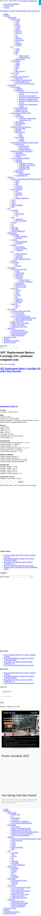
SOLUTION (11, 309)
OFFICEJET (19, 257)
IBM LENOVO (20, 59)
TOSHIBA (18, 43)
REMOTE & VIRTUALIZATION (22, 151)
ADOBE (18, 115)
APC (16, 191)
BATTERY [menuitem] (14, 853)
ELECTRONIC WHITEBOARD (21, 80)
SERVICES (11, 328)
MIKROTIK (19, 301)
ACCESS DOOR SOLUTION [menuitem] (20, 887)
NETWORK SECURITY (19, 269)
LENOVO (18, 186)
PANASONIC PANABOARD (24, 83)
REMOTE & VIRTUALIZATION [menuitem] (22, 833)
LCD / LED (15, 73)
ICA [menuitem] (12, 860)
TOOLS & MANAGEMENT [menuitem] (20, 835)
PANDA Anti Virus (21, 109)
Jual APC (7, 7)
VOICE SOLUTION (17, 325)
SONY (17, 42)
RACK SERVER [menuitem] (16, 840)
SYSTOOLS (19, 172)
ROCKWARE (19, 137)
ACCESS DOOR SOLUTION (20, 311)
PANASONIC (19, 40)
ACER (17, 21)
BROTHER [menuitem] (15, 868)
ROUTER (14, 288)
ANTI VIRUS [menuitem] (15, 827)
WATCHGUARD (20, 287)
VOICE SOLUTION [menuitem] (17, 896)
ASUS (17, 23)
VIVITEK (18, 45)
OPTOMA (18, 38)
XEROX (14, 261)
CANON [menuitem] (14, 870)
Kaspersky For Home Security (28, 99)
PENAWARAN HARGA (12, 340)
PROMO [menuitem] (6, 910)
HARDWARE (12, 17)
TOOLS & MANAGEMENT (20, 158)
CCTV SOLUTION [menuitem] (17, 889)
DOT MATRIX (20, 247)
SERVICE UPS (8, 6)
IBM (12, 207)
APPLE (17, 64)
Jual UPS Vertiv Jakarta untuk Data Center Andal (18, 565)
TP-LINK (18, 302)
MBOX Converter (24, 174)
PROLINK (14, 228)
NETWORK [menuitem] (11, 879)
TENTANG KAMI (10, 337)
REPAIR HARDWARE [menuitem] (18, 905)
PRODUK (7, 16)
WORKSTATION (24, 57)
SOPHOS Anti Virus (21, 111)
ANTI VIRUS (15, 87)
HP (16, 54)
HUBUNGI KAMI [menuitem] (10, 913)
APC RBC (11, 364)
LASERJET (19, 238)
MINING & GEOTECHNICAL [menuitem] (21, 830)
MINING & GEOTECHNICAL (21, 127)
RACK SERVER (16, 189)
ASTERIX (18, 193)
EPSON (17, 30)
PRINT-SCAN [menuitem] (12, 866)
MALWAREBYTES (21, 108)
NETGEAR (19, 276)
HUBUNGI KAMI (10, 342)
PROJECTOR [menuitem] (15, 814)
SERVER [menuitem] (11, 837)
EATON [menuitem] (14, 856)
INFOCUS (18, 33)
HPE (16, 184)
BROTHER (15, 235)
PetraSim (22, 141)
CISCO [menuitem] (13, 844)
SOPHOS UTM (20, 285)
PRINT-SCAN (12, 233)
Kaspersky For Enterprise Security (29, 97)
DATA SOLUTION (17, 321)
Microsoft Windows (25, 149)
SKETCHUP (19, 122)
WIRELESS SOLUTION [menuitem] (19, 898)
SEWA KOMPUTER (18, 335)
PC (12, 47)
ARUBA (18, 290)
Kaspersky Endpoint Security (28, 96)
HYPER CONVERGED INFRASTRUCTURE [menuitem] (26, 839)
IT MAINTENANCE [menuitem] (18, 901)
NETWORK (11, 268)
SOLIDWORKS (20, 123)
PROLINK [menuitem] (14, 861)
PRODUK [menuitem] (7, 811)
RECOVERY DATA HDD (19, 332)
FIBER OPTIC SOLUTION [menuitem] (20, 894)
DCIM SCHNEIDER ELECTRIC (25, 318)
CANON (18, 26)
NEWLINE (18, 78)
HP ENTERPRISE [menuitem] (17, 847)
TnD (16, 215)
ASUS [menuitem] (13, 842)
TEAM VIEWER (20, 155)
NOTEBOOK (15, 61)
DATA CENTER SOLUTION (20, 316)
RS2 (20, 134)
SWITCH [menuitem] (14, 884)
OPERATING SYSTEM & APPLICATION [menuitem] (24, 832)
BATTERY (14, 210)
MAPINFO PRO (20, 129)
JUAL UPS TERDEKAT (11, 4)
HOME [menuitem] (6, 809)
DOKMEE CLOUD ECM (27, 165)
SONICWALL (19, 283)
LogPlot (21, 139)
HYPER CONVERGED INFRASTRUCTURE (26, 179)
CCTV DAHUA (20, 314)
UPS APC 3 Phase (21, 221)
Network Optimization (26, 281)
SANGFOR (19, 188)
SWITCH (14, 304)
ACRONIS (18, 160)
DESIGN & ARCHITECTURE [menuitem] (21, 828)
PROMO (6, 339)
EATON (14, 222)
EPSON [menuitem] (13, 872)
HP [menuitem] (12, 858)
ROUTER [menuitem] (14, 882)
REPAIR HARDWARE (18, 334)
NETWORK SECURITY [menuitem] (19, 880)
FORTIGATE (19, 274)
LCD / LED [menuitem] (15, 820)
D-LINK (18, 295)
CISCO (17, 181)
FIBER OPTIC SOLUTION (20, 323)
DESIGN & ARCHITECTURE (21, 113)
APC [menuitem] (12, 854)
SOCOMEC (15, 229)
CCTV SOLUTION (17, 313)
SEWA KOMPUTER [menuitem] (18, 906)
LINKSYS (18, 299)
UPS (9, 208)
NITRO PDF (19, 170)
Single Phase (19, 219)
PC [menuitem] (12, 816)
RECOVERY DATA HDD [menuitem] (19, 903)
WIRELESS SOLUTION (19, 327)
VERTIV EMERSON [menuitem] (18, 865)
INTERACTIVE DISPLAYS (20, 76)
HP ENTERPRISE (17, 205)
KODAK (18, 266)
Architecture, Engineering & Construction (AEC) (27, 119)
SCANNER (15, 262)
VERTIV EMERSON (22, 198)
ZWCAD (18, 125)
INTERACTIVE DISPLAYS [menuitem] (20, 821)
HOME (6, 14)
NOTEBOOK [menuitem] (15, 818)
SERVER (11, 177)
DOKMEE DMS (24, 167)
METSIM (18, 130)
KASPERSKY (19, 90)
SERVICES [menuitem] (11, 899)
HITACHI (18, 31)
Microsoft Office (24, 146)
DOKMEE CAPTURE (26, 163)
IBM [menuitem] (12, 849)
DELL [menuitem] (13, 846)
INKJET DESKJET (21, 236)
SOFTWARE (12, 85)
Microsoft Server (24, 148)
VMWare (18, 156)
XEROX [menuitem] (14, 875)
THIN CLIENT (24, 56)
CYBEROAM (19, 273)
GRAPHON (19, 153)
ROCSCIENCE (20, 132)
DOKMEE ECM (24, 169)
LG (16, 35)
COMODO (18, 89)
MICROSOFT (19, 144)
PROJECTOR (15, 19)
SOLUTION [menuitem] (11, 886)
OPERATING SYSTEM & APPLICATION (24, 142)
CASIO (17, 28)
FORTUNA (19, 195)
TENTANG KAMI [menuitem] (10, 908)
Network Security (24, 280)
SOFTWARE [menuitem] (12, 825)
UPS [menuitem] (9, 851)
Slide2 (21, 136)
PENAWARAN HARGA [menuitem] (12, 912)
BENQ (17, 24)
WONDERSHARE (21, 175)
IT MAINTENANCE (18, 330)
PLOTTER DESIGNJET (23, 259)
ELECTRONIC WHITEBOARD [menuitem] (21, 823)
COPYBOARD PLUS (22, 82)
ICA (12, 226)
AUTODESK (19, 116)
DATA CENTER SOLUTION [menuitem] (20, 891)
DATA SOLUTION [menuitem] (17, 893)
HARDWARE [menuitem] (12, 813)
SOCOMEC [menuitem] (15, 863)
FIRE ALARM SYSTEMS (23, 320)
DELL (17, 52)
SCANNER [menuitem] (15, 877)
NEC (16, 37)
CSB (16, 212)
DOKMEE (18, 162)
